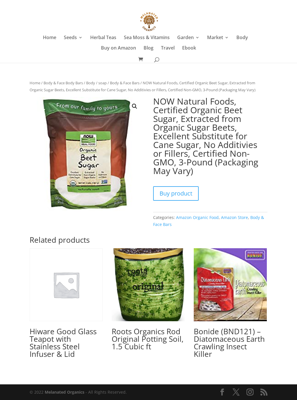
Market (215, 38)
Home (49, 38)
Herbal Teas (103, 38)
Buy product (176, 193)
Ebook (189, 48)
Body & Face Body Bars (63, 82)
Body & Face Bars (125, 82)
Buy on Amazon (118, 48)
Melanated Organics (64, 392)
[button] (134, 106)
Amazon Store (234, 217)
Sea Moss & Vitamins (147, 38)
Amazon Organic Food (197, 217)
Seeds (70, 38)
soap (102, 82)
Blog (148, 48)
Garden (185, 38)
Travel (168, 48)
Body (242, 38)
